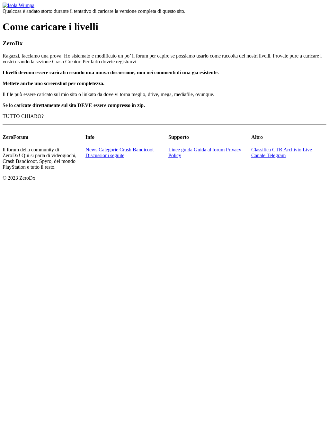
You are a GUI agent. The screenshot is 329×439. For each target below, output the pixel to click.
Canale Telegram (268, 155)
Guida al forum (209, 149)
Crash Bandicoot (137, 149)
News (91, 149)
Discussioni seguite (104, 155)
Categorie (108, 149)
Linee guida (180, 149)
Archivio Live (297, 149)
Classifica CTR (266, 149)
